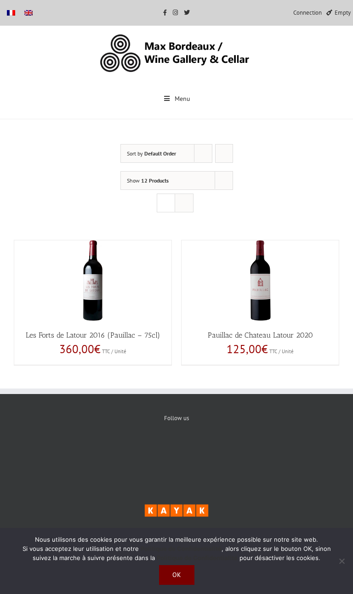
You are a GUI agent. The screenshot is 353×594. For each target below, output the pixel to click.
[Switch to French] (11, 12)
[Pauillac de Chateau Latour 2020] (260, 280)
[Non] (341, 561)
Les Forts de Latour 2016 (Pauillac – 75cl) (93, 335)
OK (176, 575)
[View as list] (184, 203)
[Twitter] (177, 449)
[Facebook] (148, 449)
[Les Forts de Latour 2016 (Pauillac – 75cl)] (92, 280)
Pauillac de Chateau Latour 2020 (260, 335)
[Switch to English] (28, 12)
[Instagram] (205, 449)
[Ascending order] (224, 153)
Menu (182, 98)
